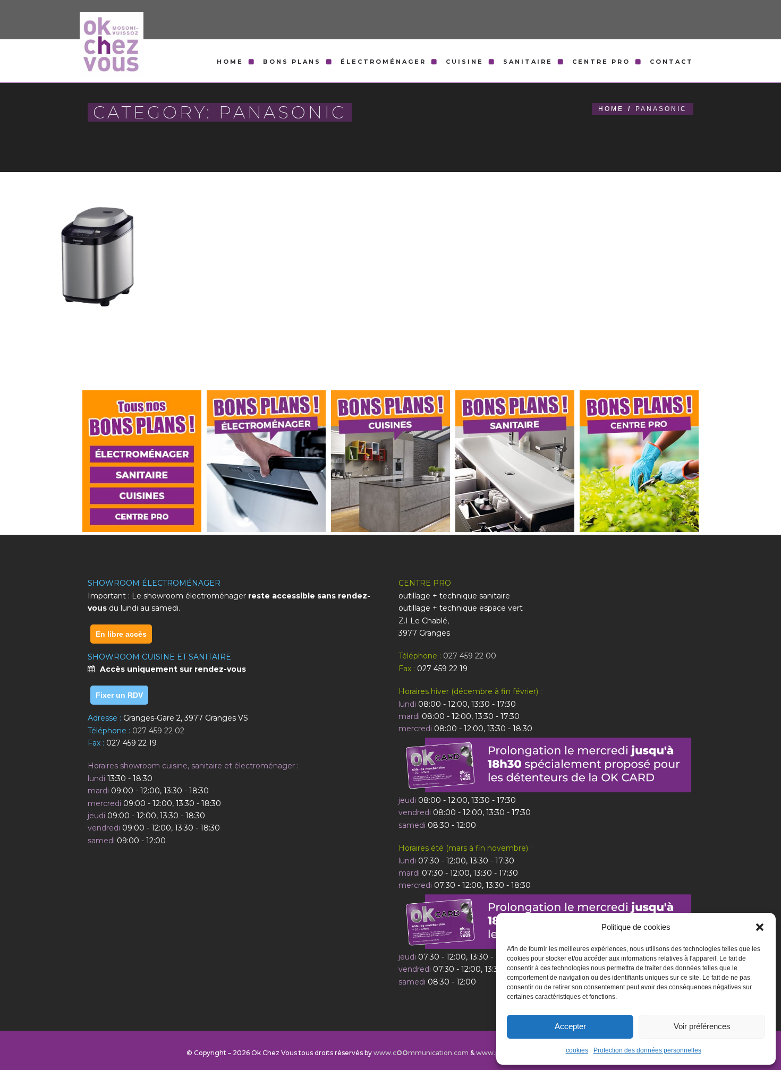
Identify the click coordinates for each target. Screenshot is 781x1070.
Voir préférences (702, 1026)
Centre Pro (601, 61)
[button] (759, 927)
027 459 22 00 (469, 656)
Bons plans (292, 61)
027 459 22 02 (158, 730)
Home (230, 61)
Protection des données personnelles (647, 1050)
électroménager (383, 61)
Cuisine (464, 61)
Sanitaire (528, 61)
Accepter (570, 1026)
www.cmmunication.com (421, 1053)
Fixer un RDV (119, 695)
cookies (577, 1050)
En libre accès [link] (121, 634)
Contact (671, 61)
